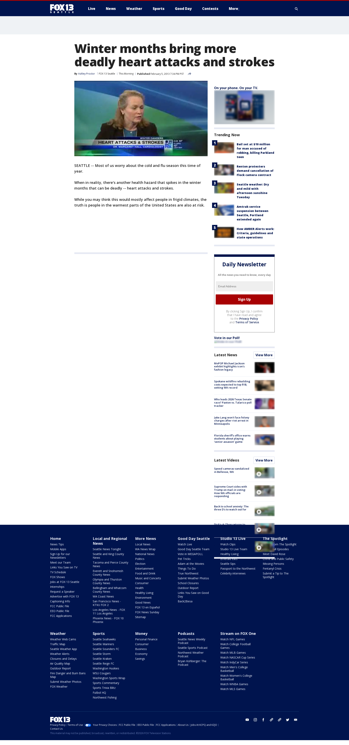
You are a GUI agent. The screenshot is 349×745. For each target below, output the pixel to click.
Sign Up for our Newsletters (60, 556)
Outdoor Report (188, 588)
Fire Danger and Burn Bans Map (68, 675)
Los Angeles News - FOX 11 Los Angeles (109, 611)
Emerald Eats (229, 559)
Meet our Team (60, 562)
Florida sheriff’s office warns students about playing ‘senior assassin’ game (232, 439)
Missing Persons (273, 564)
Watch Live (185, 544)
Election (140, 564)
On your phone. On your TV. (236, 88)
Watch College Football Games (235, 646)
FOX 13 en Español (147, 607)
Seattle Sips (227, 564)
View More (264, 355)
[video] (264, 472)
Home (55, 538)
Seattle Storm (102, 654)
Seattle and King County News (108, 556)
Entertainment (144, 568)
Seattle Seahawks (104, 639)
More (233, 8)
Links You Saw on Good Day (193, 594)
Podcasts (186, 633)
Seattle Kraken (102, 659)
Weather (58, 633)
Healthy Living (144, 593)
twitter (287, 720)
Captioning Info (60, 601)
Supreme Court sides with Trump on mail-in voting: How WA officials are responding (230, 491)
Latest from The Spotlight (279, 544)
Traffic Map (57, 644)
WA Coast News (103, 596)
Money (141, 633)
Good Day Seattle (194, 538)
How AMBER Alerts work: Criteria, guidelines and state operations (255, 233)
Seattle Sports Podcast (193, 648)
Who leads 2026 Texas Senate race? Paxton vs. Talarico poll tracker (233, 402)
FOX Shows (57, 577)
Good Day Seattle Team (193, 549)
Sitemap (140, 617)
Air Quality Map (60, 663)
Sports (99, 633)
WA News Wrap (145, 549)
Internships (57, 587)
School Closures (188, 583)
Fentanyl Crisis (272, 568)
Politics (139, 559)
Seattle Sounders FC (106, 649)
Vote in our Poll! (227, 338)
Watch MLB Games (233, 652)
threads (279, 720)
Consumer (142, 583)
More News (145, 538)
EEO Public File (59, 611)
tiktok (271, 720)
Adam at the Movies (191, 564)
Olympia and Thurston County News (107, 581)
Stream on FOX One (238, 633)
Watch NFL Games (232, 639)
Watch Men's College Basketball (234, 669)
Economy (141, 654)
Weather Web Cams (63, 639)
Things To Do (187, 568)
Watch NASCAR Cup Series (237, 657)
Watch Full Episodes (276, 549)
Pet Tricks (184, 559)
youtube (247, 720)
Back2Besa (185, 601)
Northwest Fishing (105, 697)
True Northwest (188, 573)
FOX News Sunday (147, 612)
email (295, 720)
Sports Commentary (106, 683)
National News (145, 554)
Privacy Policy (248, 318)
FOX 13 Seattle (107, 73)
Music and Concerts (148, 578)
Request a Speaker (62, 591)
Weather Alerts (59, 654)
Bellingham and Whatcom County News (109, 589)
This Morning (126, 73)
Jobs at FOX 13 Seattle (64, 582)
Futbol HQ (99, 692)
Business (141, 649)
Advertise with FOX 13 (64, 596)
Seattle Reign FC (103, 663)
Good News (143, 602)
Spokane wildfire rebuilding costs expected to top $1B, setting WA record (232, 384)
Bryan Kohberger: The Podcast (192, 663)
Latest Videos (226, 460)
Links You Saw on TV (63, 567)
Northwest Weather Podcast (191, 654)
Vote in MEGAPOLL (190, 554)
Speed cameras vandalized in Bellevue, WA (231, 470)
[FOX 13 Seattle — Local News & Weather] (63, 9)
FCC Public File (59, 606)
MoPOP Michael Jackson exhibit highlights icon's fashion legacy (229, 366)
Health (139, 588)
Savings (140, 659)
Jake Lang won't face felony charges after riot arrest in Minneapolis (231, 421)
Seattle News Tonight (107, 549)
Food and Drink (145, 573)
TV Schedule (58, 572)
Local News (142, 544)
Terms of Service (247, 322)
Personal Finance (146, 639)
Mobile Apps (58, 549)
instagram (255, 720)
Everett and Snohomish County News (108, 572)
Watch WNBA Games (234, 684)
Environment (143, 598)
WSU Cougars (102, 673)
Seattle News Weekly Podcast (191, 641)
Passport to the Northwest (237, 568)
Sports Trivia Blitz (104, 688)
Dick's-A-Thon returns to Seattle (229, 526)
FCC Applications (61, 616)
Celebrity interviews (233, 573)
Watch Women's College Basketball (236, 677)
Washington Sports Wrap (109, 678)
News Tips (57, 544)
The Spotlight (275, 538)
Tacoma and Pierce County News (110, 564)
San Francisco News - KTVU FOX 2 (107, 603)
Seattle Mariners (103, 644)
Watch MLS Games (232, 689)
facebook (263, 720)
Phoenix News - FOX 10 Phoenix (108, 620)
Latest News (225, 354)
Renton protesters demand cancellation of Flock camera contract (255, 170)
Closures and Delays (63, 659)
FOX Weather (58, 686)
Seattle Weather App (63, 649)
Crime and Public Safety (278, 559)
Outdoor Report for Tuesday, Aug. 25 (232, 544)
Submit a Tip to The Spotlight (276, 575)
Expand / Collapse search (296, 9)
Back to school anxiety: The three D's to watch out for (231, 508)
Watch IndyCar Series (234, 662)
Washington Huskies (106, 668)
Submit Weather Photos (193, 578)
